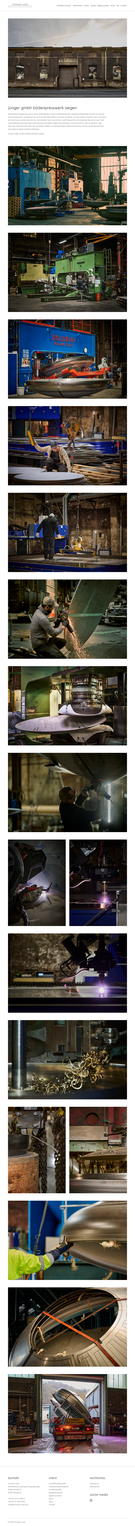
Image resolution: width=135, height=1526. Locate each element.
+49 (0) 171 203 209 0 (16, 1501)
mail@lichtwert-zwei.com (18, 1504)
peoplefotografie (56, 1492)
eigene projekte (103, 6)
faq (118, 6)
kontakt (124, 6)
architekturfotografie (57, 1483)
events (86, 6)
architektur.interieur (64, 6)
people (93, 6)
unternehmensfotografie (58, 1486)
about (112, 6)
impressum (94, 1483)
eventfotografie (55, 1489)
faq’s (51, 1502)
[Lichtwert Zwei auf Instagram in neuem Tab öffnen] (91, 1500)
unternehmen (78, 6)
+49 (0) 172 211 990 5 (16, 1498)
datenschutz (95, 1486)
